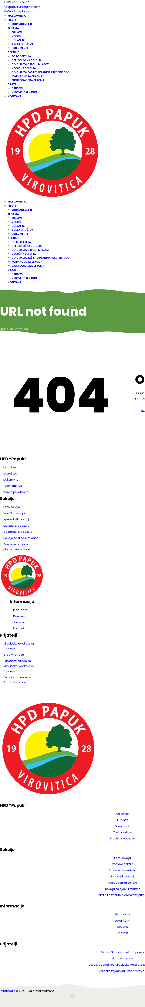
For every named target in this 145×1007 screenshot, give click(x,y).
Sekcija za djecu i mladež (20, 538)
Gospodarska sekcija (17, 532)
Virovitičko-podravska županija (122, 952)
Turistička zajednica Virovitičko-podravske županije (18, 666)
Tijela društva (12, 486)
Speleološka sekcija (17, 519)
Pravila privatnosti (15, 492)
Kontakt (18, 628)
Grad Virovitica (13, 655)
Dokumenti (11, 479)
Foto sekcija (11, 507)
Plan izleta (20, 610)
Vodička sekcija (14, 513)
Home (4, 329)
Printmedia (7, 991)
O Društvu (10, 473)
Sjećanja (19, 622)
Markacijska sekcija (16, 526)
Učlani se (9, 467)
